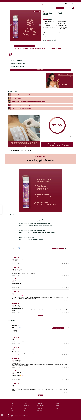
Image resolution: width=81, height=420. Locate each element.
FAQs (12, 410)
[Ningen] (40, 5)
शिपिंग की (48, 40)
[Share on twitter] (68, 263)
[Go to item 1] (15, 252)
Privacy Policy (39, 403)
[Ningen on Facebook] (65, 3)
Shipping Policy (40, 408)
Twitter (57, 408)
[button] (45, 19)
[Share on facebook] (62, 264)
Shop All (25, 403)
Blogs (12, 406)
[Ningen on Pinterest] (67, 3)
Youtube (57, 406)
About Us (12, 403)
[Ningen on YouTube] (70, 3)
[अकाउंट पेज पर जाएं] (70, 8)
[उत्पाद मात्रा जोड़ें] (44, 36)
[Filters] (65, 248)
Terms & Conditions (40, 405)
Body (25, 410)
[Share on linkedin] (66, 263)
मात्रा (44, 34)
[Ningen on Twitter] (66, 3)
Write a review (58, 248)
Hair (25, 408)
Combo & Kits (26, 405)
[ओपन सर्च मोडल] (8, 8)
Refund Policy (39, 406)
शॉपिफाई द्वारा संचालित (10, 416)
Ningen (13, 415)
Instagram (57, 405)
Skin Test (12, 408)
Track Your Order (40, 410)
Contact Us (13, 405)
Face (25, 406)
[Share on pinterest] (64, 263)
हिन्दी (72, 3)
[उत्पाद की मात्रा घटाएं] (47, 36)
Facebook (57, 403)
